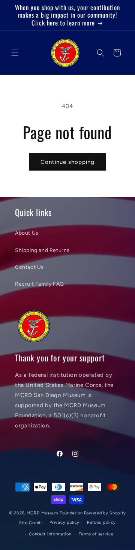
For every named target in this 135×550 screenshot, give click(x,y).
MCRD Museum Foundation (54, 513)
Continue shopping (67, 162)
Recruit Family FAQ (39, 284)
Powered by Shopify (105, 513)
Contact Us (29, 267)
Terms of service (96, 534)
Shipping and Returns (42, 250)
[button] (15, 53)
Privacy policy (65, 522)
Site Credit (30, 522)
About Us (27, 233)
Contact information (50, 534)
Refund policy (101, 522)
